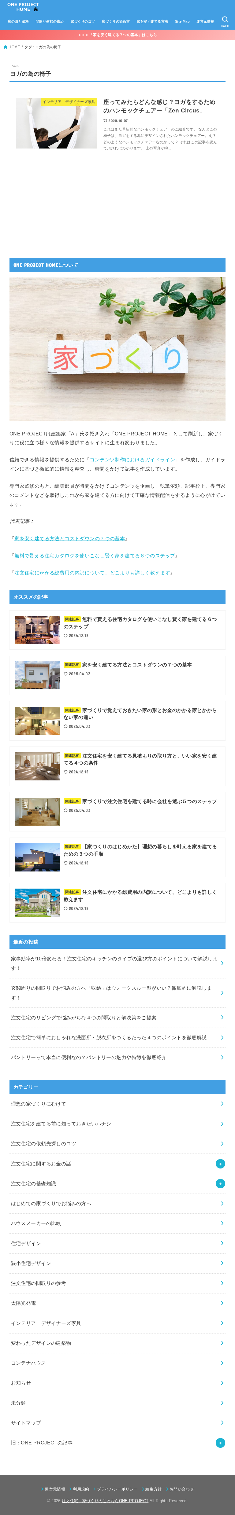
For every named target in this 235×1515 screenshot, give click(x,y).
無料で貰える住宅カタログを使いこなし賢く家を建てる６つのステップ (94, 555)
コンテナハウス (28, 1363)
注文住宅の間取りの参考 (38, 1283)
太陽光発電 (23, 1303)
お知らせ (21, 1382)
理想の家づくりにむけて (38, 1103)
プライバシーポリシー (117, 1489)
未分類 (18, 1403)
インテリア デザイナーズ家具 (46, 1323)
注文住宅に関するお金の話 (41, 1163)
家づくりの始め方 (116, 21)
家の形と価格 (18, 21)
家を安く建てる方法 (152, 21)
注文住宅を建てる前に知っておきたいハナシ (61, 1123)
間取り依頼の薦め (50, 21)
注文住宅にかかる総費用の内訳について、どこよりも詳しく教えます (92, 572)
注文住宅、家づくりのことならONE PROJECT (105, 1500)
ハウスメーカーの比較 (36, 1223)
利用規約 (81, 1489)
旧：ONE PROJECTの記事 (42, 1442)
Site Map (182, 21)
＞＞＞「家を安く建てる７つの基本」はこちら (117, 35)
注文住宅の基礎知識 (33, 1183)
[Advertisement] (55, 204)
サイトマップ (26, 1422)
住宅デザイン (26, 1243)
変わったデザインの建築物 (41, 1343)
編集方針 (153, 1489)
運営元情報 (205, 21)
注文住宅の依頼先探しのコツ (43, 1143)
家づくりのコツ (83, 21)
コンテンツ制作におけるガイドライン (132, 459)
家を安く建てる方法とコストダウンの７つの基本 (69, 538)
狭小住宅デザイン (31, 1263)
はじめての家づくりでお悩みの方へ (51, 1203)
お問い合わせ (182, 1489)
